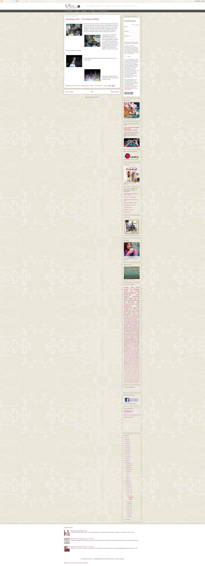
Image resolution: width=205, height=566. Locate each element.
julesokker (129, 376)
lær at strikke (135, 353)
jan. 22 (129, 489)
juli (127, 473)
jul (132, 310)
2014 (126, 451)
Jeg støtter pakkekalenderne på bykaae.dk (132, 293)
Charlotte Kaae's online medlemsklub (131, 355)
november (128, 465)
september (128, 469)
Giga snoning (134, 333)
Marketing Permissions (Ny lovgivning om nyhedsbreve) (131, 42)
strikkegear (136, 381)
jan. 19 (129, 493)
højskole (127, 341)
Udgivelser (84, 11)
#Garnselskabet (135, 352)
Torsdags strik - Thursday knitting (82, 19)
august (128, 471)
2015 (126, 449)
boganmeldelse (129, 348)
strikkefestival (127, 314)
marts (127, 480)
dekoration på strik (135, 340)
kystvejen (126, 308)
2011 (126, 456)
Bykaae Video (136, 329)
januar (127, 484)
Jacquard (135, 371)
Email (126, 26)
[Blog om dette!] (110, 86)
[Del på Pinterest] (114, 86)
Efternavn (126, 36)
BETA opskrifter (137, 365)
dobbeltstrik (127, 375)
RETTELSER (128, 372)
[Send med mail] (108, 86)
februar (128, 482)
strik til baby (132, 380)
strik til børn (137, 380)
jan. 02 (129, 516)
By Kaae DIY (127, 328)
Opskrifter (92, 11)
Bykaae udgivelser (134, 366)
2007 (126, 519)
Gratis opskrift (129, 336)
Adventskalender (128, 365)
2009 (126, 460)
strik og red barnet (136, 364)
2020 (126, 439)
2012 (126, 454)
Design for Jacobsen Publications (132, 324)
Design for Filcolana (132, 289)
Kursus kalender (103, 11)
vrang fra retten (127, 211)
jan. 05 (129, 511)
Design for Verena (133, 368)
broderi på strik (136, 331)
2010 (126, 458)
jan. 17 (129, 495)
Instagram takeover (127, 371)
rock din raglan (127, 354)
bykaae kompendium (133, 359)
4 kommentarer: (99, 85)
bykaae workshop (132, 296)
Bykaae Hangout (131, 349)
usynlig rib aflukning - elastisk (130, 202)
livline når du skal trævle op (130, 197)
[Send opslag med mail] (105, 85)
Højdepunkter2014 (128, 334)
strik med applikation (135, 345)
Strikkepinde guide (136, 372)
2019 (126, 441)
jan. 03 (129, 514)
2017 (126, 445)
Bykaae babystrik (130, 330)
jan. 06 (129, 509)
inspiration (129, 332)
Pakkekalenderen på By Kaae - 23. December (82, 546)
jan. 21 (129, 491)
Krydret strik (129, 287)
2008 (126, 462)
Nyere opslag (69, 91)
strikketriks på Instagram (128, 382)
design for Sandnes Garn (129, 361)
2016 (126, 447)
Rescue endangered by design (131, 357)
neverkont (126, 345)
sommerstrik (126, 380)
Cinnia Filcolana (134, 341)
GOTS (131, 356)
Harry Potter (137, 356)
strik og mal (130, 322)
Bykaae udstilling (127, 367)
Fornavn (126, 31)
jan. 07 (129, 507)
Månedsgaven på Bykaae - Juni (79, 530)
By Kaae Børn (128, 317)
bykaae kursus (131, 313)
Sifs (129, 300)
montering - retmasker (128, 209)
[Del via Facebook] (113, 86)
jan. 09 (129, 503)
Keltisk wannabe (127, 343)
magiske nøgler (135, 311)
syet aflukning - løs (128, 207)
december (128, 463)
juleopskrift (136, 363)
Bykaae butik (127, 366)
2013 (126, 452)
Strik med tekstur (136, 347)
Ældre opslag (115, 91)
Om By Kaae (69, 11)
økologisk (136, 382)
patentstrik (137, 334)
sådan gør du (134, 298)
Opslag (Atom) (95, 97)
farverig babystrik (127, 347)
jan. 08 (129, 505)
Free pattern (126, 356)
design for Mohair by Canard (130, 326)
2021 (126, 437)
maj (127, 477)
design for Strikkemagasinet (134, 374)
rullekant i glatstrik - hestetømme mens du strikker (131, 194)
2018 (126, 443)
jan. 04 (129, 512)
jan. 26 (129, 486)
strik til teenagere (128, 381)
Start (92, 91)
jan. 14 (129, 501)
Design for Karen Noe (135, 338)
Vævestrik (133, 350)
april (127, 478)
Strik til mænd (132, 358)
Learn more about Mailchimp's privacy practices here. (130, 88)
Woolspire (134, 325)
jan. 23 (129, 487)
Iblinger (135, 315)
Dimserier (127, 304)
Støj (134, 343)
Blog (77, 11)
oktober (128, 467)
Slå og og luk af (133, 344)
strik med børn (127, 364)
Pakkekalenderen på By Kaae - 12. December (82, 538)
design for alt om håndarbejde (132, 346)
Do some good (127, 353)
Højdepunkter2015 (130, 339)
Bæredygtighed (135, 354)
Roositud (125, 358)
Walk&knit (127, 373)
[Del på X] (111, 86)
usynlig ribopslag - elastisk (129, 205)
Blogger (122, 558)
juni (127, 475)
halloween (133, 375)
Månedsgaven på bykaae (130, 307)
